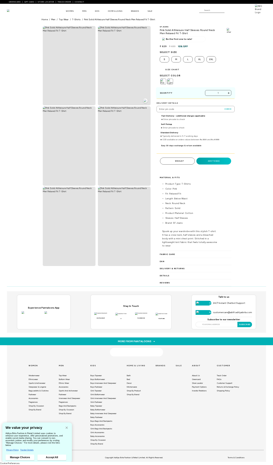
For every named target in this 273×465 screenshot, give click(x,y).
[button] (67, 428)
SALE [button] (150, 11)
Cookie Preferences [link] (10, 463)
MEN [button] (84, 11)
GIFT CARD (29, 2)
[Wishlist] (228, 10)
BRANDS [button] (135, 11)
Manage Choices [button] (20, 457)
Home (45, 19)
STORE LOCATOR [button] (46, 2)
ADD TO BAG (213, 161)
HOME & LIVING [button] (115, 11)
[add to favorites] (81, 360)
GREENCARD (15, 2)
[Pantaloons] (13, 11)
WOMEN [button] (70, 11)
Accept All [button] (52, 457)
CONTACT (79, 2)
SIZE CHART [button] (172, 69)
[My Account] (237, 10)
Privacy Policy (12, 450)
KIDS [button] (97, 11)
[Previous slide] (41, 329)
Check (227, 109)
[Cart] (246, 10)
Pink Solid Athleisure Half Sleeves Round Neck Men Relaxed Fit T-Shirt (119, 19)
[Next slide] (231, 329)
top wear (64, 19)
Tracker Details (26, 450)
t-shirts (76, 19)
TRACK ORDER (64, 2)
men (53, 19)
